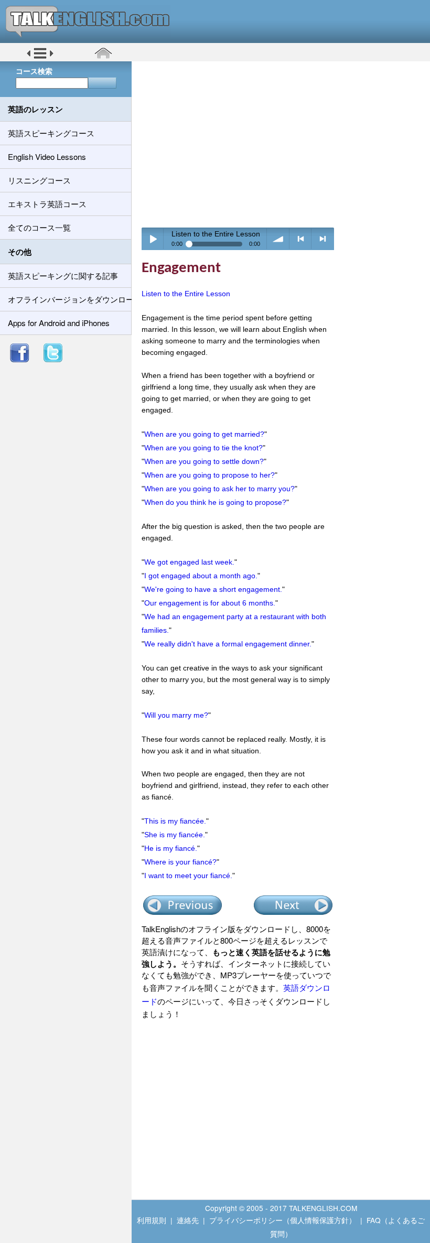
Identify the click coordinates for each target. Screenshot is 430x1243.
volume (278, 239)
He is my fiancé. (170, 848)
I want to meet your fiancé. (188, 875)
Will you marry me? (176, 715)
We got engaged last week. (189, 562)
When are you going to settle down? (204, 461)
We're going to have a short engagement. (213, 589)
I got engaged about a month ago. (200, 575)
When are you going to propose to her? (209, 475)
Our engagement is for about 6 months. (209, 603)
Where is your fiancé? (180, 862)
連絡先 (188, 1220)
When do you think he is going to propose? (215, 502)
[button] (40, 57)
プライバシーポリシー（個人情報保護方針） (282, 1220)
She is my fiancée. (174, 834)
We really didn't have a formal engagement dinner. (227, 644)
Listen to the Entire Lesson (186, 293)
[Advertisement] (284, 144)
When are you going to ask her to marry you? (219, 488)
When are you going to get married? (204, 434)
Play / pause (153, 239)
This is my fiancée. (175, 821)
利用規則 (151, 1220)
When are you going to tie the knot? (203, 448)
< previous (301, 239)
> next (323, 239)
